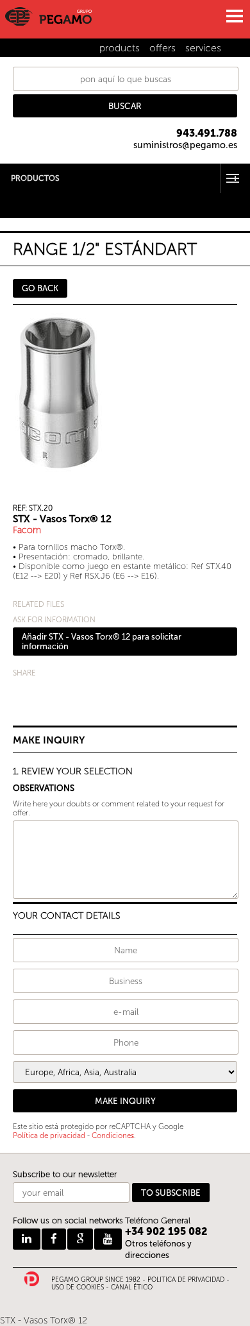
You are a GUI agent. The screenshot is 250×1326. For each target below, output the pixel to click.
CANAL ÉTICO (132, 1287)
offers (162, 48)
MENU (234, 16)
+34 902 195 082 (166, 1231)
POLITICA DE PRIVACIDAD (185, 1280)
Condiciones (113, 1135)
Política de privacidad (49, 1135)
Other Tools (23, 205)
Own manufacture (35, 213)
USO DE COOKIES (77, 1287)
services (203, 48)
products (119, 48)
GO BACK (40, 288)
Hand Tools (22, 196)
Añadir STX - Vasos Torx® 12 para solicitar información (101, 641)
